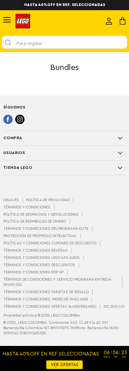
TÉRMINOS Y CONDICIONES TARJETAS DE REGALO (46, 292)
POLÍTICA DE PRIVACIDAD (47, 200)
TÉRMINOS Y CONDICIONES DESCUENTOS (39, 265)
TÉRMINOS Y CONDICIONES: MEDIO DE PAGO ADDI (45, 299)
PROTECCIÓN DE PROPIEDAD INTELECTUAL (40, 236)
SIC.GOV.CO (114, 306)
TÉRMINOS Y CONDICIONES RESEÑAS (35, 250)
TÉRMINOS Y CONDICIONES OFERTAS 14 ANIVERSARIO (49, 306)
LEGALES (11, 200)
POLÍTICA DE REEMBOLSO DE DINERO (34, 221)
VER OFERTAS (64, 364)
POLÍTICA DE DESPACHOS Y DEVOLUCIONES (40, 214)
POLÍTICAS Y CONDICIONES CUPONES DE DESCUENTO (49, 243)
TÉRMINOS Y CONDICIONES (26, 207)
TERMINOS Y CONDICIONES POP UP (33, 272)
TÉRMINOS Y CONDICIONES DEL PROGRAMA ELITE (45, 229)
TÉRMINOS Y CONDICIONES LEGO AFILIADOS (41, 258)
